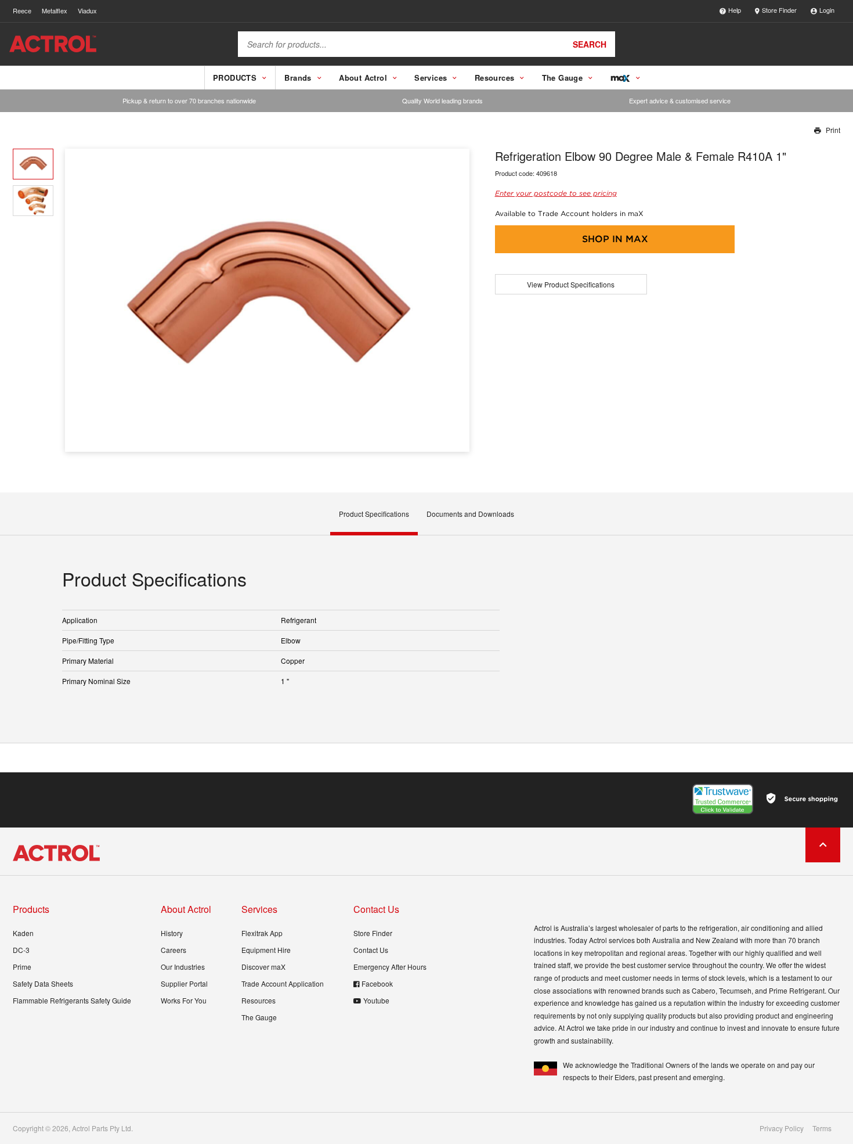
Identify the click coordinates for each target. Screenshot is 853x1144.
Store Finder (779, 10)
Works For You (184, 1000)
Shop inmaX (615, 238)
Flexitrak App (262, 933)
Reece (22, 10)
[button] (456, 300)
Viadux (87, 10)
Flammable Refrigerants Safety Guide (72, 1000)
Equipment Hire (266, 950)
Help (734, 10)
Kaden (23, 933)
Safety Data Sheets (43, 983)
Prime (22, 967)
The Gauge (259, 1017)
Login (826, 10)
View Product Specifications (571, 284)
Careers (173, 950)
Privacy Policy (782, 1128)
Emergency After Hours (389, 967)
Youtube (376, 1000)
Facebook (377, 983)
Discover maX (263, 967)
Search (589, 44)
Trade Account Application (282, 983)
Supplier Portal (184, 983)
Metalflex (54, 10)
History (172, 933)
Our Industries (183, 967)
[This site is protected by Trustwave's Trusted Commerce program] (722, 799)
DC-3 (21, 950)
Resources (258, 1000)
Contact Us (370, 950)
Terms (822, 1128)
